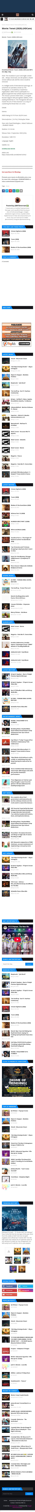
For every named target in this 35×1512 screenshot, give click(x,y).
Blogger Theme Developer (22, 1506)
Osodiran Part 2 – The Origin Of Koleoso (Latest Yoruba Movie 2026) (21, 539)
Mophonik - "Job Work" (18, 383)
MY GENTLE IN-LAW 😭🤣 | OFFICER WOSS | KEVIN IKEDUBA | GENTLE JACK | (22, 1456)
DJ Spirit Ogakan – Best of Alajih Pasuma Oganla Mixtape (21, 675)
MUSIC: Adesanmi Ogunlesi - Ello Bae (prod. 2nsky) (21, 1152)
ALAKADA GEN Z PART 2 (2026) (20, 521)
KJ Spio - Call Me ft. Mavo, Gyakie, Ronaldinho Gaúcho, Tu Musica (21, 400)
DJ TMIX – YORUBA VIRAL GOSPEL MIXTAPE (21, 581)
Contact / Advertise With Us (17, 1503)
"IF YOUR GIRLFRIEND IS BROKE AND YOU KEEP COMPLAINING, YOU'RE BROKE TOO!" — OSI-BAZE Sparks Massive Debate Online (22, 1340)
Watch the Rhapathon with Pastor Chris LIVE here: (20, 597)
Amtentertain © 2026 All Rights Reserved (20, 1500)
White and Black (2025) (18, 529)
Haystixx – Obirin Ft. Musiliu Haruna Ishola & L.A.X (20, 416)
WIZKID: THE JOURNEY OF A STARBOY (19, 721)
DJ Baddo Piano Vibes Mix (19, 706)
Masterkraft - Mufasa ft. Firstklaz (19, 424)
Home (3, 25)
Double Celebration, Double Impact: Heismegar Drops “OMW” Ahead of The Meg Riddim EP (21, 644)
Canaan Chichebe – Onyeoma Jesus (20, 605)
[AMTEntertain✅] (8, 32)
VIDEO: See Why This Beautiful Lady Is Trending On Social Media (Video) (21, 1161)
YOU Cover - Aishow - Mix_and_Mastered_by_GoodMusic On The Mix (22, 883)
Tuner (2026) (15, 239)
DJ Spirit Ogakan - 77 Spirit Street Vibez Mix (22, 683)
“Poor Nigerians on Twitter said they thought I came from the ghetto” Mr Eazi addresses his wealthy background (21, 782)
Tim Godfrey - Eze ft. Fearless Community (20, 392)
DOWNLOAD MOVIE (8, 149)
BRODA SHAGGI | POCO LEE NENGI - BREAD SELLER (21, 1473)
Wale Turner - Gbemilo (18, 440)
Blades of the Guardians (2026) (21, 247)
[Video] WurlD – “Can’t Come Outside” (20, 1170)
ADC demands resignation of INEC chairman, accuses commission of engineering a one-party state (22, 844)
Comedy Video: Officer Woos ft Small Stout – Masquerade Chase (21, 1447)
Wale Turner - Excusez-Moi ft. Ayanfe (20, 432)
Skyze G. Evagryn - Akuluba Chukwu (19, 376)
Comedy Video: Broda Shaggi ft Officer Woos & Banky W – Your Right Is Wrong (21, 1429)
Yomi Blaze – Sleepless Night (20, 1177)
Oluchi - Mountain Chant (19, 358)
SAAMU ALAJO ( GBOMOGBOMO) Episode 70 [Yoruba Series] (21, 1412)
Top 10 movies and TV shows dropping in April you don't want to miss (21, 549)
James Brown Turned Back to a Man (21, 1404)
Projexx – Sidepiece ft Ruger (20, 1348)
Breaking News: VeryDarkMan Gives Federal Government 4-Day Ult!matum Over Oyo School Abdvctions (21, 731)
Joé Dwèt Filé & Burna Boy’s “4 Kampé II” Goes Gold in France (20, 473)
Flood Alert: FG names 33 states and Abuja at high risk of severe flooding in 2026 (21, 834)
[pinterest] (9, 1290)
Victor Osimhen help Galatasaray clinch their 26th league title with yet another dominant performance (22, 771)
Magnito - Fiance (16, 456)
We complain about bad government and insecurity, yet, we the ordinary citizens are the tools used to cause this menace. (21, 800)
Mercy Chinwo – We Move (19, 612)
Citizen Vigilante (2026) (18, 231)
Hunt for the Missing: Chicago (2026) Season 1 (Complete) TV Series (21, 558)
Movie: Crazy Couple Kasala (19, 1395)
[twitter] (25, 1286)
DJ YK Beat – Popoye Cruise (19, 1111)
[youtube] (9, 1294)
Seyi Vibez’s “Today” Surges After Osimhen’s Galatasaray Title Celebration (22, 742)
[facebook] (9, 1286)
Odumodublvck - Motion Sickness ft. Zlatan (22, 408)
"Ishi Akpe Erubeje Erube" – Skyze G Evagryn (21, 367)
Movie (8, 25)
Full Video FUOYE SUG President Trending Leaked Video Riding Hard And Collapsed (21, 1044)
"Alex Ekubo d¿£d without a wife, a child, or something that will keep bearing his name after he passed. (22, 760)
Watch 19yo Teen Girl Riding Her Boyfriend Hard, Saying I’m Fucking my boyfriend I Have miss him (21, 1033)
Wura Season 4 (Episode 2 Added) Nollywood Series (21, 567)
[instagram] (25, 1290)
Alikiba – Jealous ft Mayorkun (20, 1373)
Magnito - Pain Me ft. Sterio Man (21, 464)
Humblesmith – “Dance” (18, 1381)
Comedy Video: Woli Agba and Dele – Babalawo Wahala (20, 1465)
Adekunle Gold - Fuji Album (19, 652)
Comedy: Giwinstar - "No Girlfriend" (19, 1420)
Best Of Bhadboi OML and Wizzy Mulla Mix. (21, 691)
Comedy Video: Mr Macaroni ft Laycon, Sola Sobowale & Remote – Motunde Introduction (21, 1438)
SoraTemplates (14, 1506)
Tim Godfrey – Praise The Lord (20, 588)
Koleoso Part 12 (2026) (18, 513)
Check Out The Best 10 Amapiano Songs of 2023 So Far (21, 1144)
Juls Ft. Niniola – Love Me (19, 1185)
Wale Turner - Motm (17, 448)
